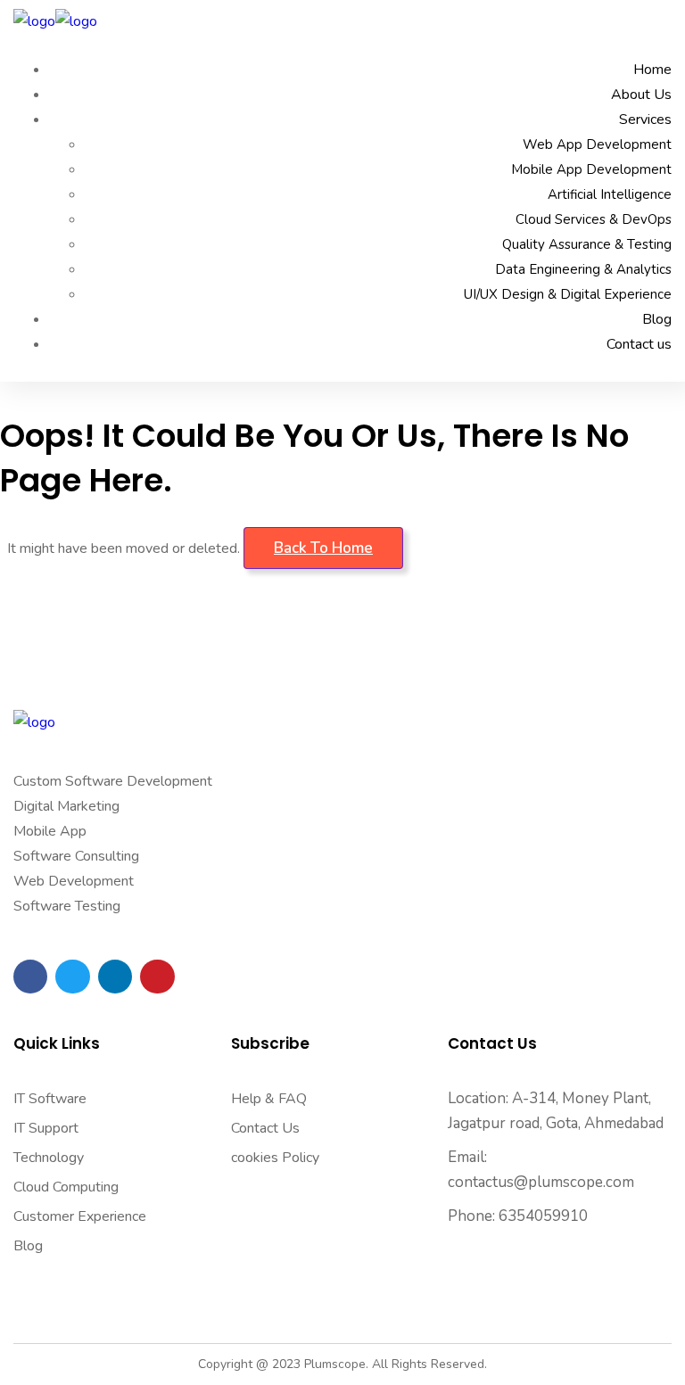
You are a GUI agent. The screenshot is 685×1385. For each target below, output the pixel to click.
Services (645, 119)
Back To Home (323, 548)
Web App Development (597, 144)
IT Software (50, 1099)
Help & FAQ (269, 1099)
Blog (657, 319)
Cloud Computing (66, 1187)
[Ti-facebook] (30, 976)
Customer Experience (79, 1216)
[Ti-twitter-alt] (72, 976)
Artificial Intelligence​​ (610, 194)
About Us (641, 94)
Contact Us (265, 1128)
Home (652, 69)
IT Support (45, 1128)
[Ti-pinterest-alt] (157, 976)
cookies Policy (275, 1157)
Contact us (639, 344)
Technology (48, 1157)
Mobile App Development (591, 169)
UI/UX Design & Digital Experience (568, 294)
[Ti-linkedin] (115, 976)
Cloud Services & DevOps (594, 219)
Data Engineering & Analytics (583, 269)
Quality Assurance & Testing (587, 244)
